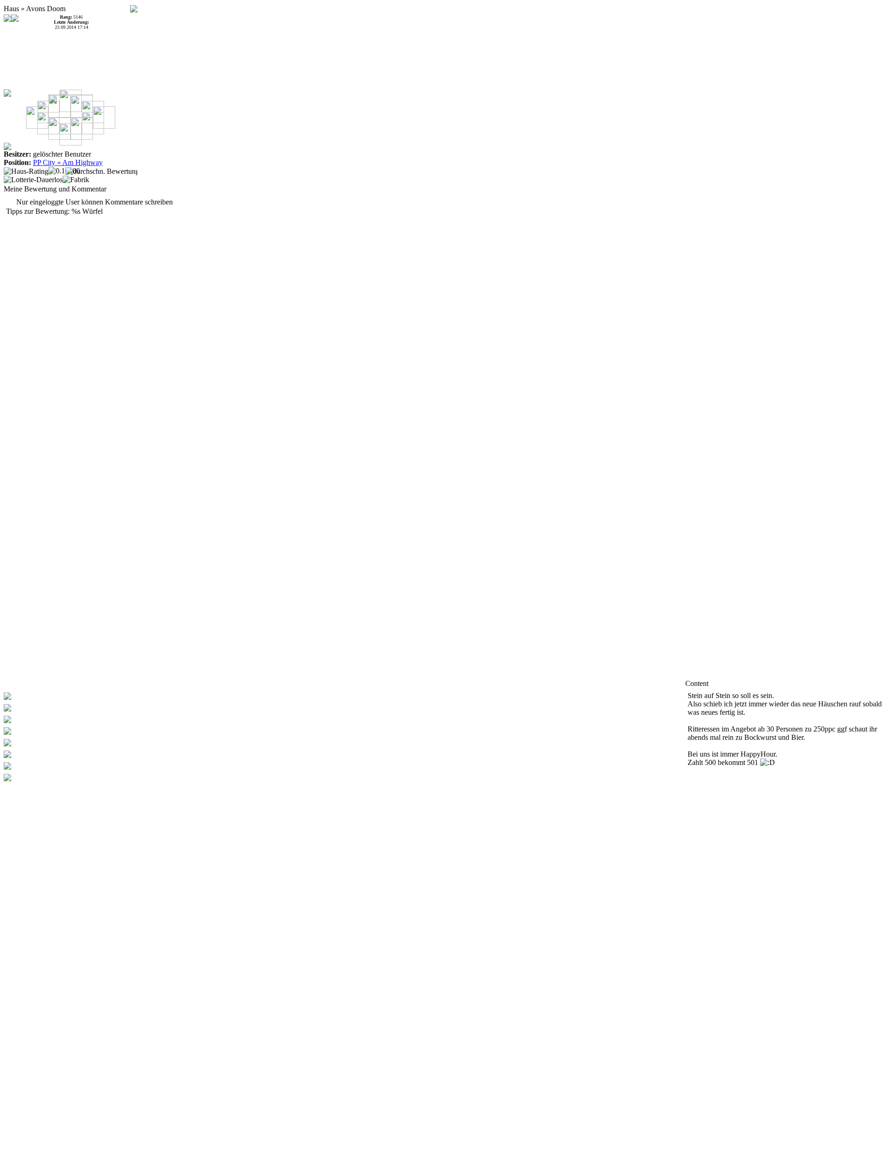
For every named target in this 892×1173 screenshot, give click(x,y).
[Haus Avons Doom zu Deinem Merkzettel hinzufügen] (134, 6)
